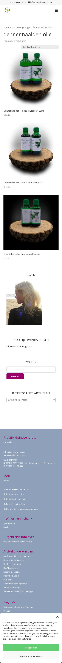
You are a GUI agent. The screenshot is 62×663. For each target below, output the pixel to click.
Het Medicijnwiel (10, 568)
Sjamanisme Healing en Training (18, 607)
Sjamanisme (9, 523)
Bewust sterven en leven (14, 560)
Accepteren (31, 647)
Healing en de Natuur (13, 564)
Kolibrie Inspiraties (11, 571)
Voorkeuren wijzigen (31, 655)
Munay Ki (7, 579)
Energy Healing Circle (15, 504)
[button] (57, 616)
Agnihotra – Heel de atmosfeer (17, 556)
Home (6, 27)
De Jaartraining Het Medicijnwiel (17, 541)
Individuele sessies (15, 494)
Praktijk (6, 610)
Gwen (6, 480)
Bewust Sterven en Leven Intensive (22, 509)
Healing (6, 527)
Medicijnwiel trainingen (16, 499)
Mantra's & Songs (11, 575)
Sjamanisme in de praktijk (15, 583)
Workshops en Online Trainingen (18, 591)
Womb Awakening (11, 587)
